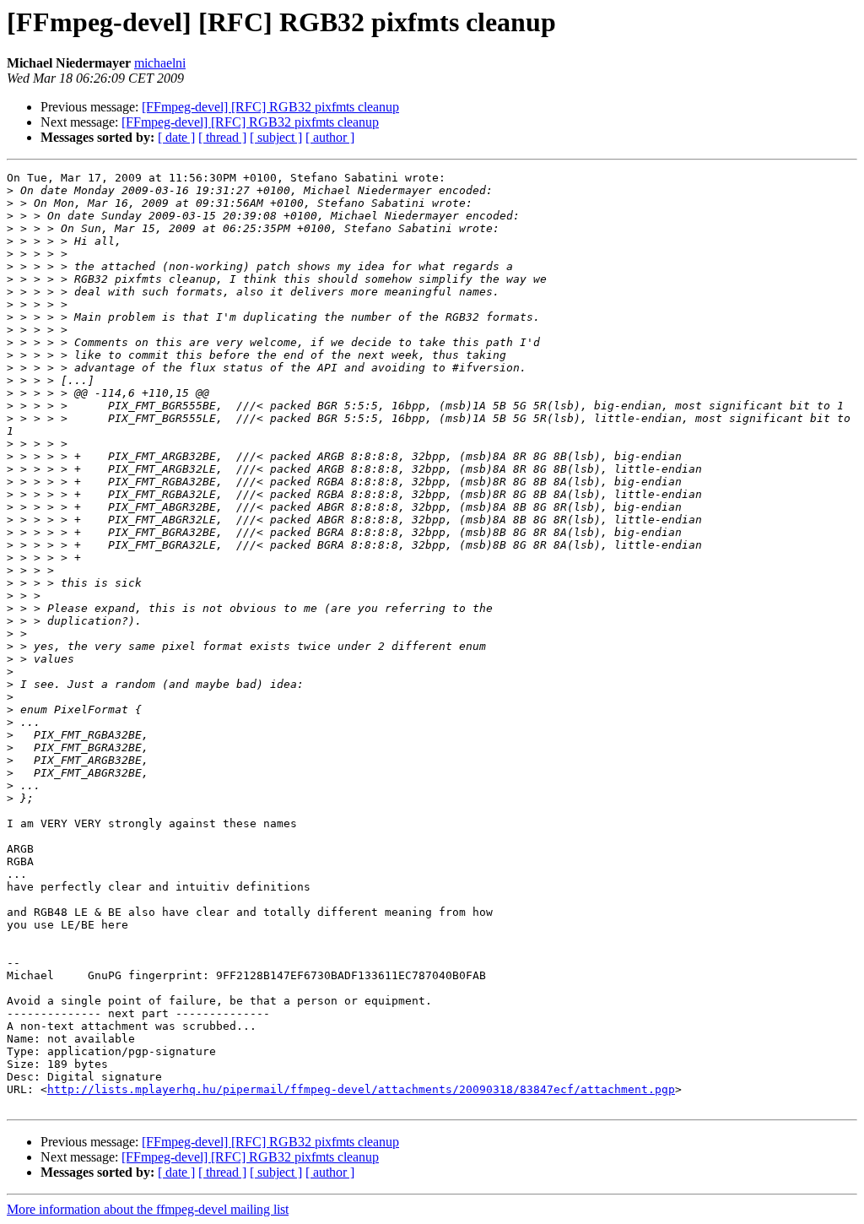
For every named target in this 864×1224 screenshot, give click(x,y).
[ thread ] (222, 137)
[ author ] (329, 137)
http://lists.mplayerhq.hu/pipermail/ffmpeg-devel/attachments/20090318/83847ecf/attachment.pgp (361, 1089)
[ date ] (176, 137)
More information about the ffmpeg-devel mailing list (148, 1209)
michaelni (160, 63)
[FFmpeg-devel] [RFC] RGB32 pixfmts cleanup (270, 107)
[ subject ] (276, 137)
